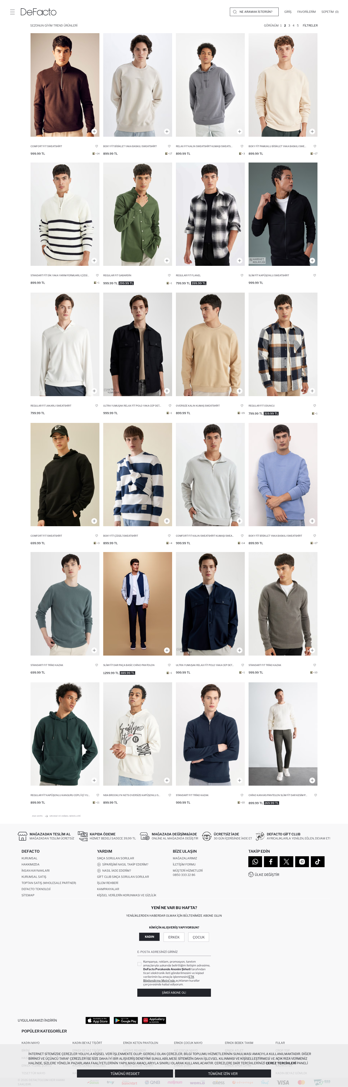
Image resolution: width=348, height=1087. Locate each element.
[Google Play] (126, 1020)
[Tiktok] (318, 861)
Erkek (174, 937)
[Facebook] (271, 861)
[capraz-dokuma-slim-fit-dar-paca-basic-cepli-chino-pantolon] (137, 604)
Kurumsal (29, 858)
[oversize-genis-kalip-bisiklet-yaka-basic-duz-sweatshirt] (210, 344)
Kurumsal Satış (34, 877)
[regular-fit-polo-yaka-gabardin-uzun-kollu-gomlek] (137, 214)
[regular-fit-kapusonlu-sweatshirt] (65, 734)
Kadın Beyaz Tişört (87, 1043)
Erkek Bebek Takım (239, 1043)
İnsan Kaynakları (35, 870)
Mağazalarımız (185, 858)
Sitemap (28, 895)
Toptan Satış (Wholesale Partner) (49, 883)
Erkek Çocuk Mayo (188, 1043)
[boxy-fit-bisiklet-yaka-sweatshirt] (137, 85)
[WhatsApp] (255, 861)
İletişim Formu (184, 864)
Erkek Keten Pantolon (140, 1043)
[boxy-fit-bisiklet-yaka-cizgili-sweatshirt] (137, 474)
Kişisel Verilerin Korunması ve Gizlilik (126, 895)
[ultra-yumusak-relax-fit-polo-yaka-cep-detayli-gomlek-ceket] (137, 344)
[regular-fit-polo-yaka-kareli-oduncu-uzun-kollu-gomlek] (283, 344)
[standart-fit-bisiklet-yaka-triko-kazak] (65, 604)
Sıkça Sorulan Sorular (115, 858)
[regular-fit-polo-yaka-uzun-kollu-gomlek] (210, 214)
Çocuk (199, 937)
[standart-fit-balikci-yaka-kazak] (65, 214)
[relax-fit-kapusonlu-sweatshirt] (210, 85)
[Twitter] (286, 861)
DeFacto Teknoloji (36, 889)
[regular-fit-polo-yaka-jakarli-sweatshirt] (65, 344)
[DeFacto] (38, 11)
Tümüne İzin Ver (223, 1074)
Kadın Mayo (31, 1043)
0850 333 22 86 (184, 875)
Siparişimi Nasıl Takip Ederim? (124, 864)
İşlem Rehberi (107, 883)
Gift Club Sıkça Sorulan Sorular (123, 877)
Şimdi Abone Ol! (174, 992)
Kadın (149, 936)
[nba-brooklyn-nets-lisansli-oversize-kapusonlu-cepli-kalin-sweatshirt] (137, 734)
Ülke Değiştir (267, 875)
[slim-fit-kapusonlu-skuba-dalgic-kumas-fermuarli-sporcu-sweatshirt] (283, 214)
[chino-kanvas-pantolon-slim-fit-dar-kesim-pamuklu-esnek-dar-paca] (283, 734)
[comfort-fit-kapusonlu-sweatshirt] (65, 474)
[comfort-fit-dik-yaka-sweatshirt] (210, 474)
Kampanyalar (108, 889)
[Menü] (12, 12)
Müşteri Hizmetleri (188, 870)
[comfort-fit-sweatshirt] (65, 85)
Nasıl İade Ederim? (116, 870)
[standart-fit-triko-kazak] (283, 604)
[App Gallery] (154, 1020)
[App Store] (97, 1020)
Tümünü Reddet (125, 1074)
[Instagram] (302, 861)
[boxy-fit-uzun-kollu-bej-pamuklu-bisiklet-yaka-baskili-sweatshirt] (283, 85)
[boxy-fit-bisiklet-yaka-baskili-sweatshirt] (283, 474)
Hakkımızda (31, 864)
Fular (280, 1043)
